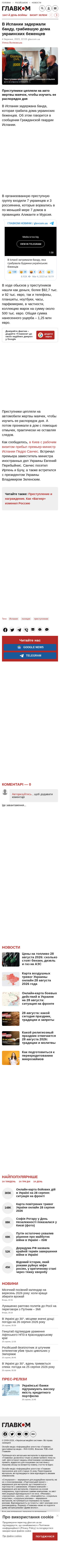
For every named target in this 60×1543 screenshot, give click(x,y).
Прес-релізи (14, 1379)
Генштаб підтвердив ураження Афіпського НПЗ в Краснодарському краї (27, 1335)
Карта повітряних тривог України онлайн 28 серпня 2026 (35, 1207)
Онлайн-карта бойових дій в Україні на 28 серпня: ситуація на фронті (36, 1193)
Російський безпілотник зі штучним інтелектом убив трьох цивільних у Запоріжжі (26, 1351)
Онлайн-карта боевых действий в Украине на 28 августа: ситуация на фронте (39, 998)
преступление (41, 619)
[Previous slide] (51, 15)
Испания (13, 619)
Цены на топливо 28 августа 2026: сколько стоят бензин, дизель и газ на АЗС (39, 959)
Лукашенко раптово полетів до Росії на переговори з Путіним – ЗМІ (29, 1307)
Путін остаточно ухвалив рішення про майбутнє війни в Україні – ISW (35, 1237)
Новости (11, 947)
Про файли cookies (12, 1536)
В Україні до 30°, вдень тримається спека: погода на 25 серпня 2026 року (28, 1365)
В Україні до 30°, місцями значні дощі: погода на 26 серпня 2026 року (28, 1320)
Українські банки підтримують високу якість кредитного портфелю (38, 1391)
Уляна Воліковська (12, 42)
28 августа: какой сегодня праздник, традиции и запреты (38, 1016)
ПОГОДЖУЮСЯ (45, 1536)
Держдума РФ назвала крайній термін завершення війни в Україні (36, 1251)
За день (37, 1181)
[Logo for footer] (16, 1426)
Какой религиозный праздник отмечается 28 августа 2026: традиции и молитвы (39, 1038)
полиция (26, 619)
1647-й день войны (14, 15)
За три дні (24, 1181)
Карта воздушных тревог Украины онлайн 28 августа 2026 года (36, 979)
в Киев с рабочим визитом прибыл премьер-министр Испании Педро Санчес (29, 446)
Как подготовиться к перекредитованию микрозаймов (38, 1055)
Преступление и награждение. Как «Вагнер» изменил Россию (28, 498)
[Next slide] (56, 15)
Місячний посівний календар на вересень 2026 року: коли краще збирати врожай (24, 1293)
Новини (10, 1284)
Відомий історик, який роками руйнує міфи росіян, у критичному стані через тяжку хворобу (36, 1267)
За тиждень (9, 1181)
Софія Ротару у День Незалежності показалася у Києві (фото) (36, 1222)
